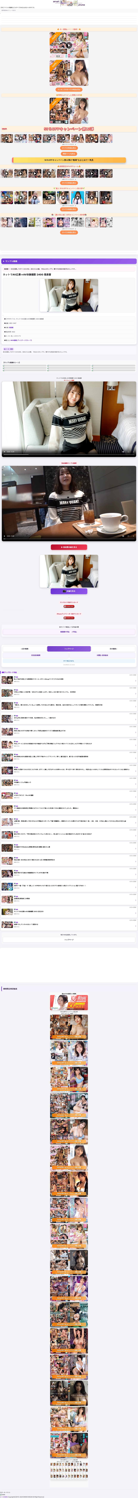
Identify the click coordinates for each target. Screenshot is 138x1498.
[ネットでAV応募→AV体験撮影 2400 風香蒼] (69, 607)
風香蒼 (11, 327)
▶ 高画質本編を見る (69, 547)
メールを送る (4, 1497)
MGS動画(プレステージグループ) (21, 340)
